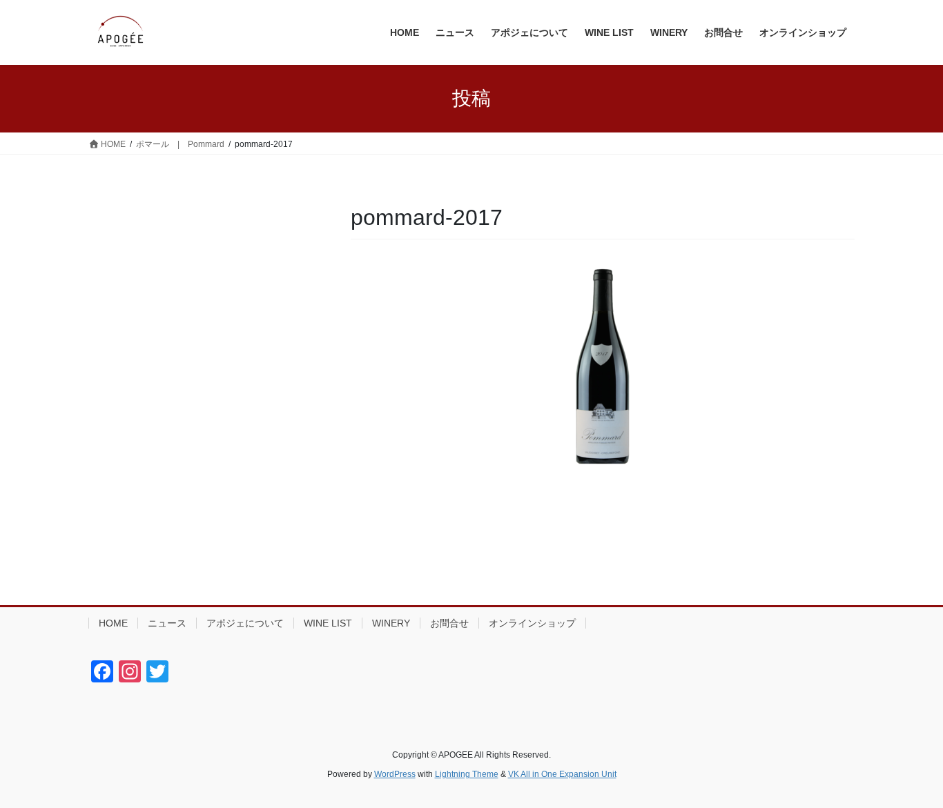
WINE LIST (328, 623)
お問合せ (449, 623)
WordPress (395, 774)
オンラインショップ (532, 623)
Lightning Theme (466, 774)
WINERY (391, 623)
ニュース (167, 623)
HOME (113, 623)
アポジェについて (245, 623)
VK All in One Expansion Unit (562, 774)
